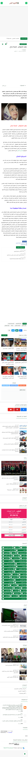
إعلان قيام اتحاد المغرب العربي (13, 677)
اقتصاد (15, 555)
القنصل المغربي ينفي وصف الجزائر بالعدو (11, 637)
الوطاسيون (22, 577)
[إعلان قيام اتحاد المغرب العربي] (23, 677)
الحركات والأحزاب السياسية (20, 688)
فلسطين (22, 574)
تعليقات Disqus (5, 385)
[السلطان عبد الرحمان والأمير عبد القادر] (23, 631)
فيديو (13, 553)
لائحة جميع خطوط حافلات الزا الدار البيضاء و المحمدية (10, 451)
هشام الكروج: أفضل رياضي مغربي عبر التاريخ (15, 255)
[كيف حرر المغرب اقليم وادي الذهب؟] (23, 666)
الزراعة (13, 596)
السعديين (7, 579)
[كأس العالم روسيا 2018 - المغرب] (23, 484)
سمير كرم (8, 550)
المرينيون (7, 571)
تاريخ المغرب (14, 558)
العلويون (5, 553)
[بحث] (2, 3)
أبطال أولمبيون (23, 44)
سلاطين (23, 555)
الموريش (5, 577)
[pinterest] (17, 409)
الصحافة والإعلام (19, 561)
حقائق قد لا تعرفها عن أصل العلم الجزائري (15, 620)
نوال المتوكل (7, 325)
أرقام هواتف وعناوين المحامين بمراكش (11, 444)
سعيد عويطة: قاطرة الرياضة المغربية (17, 258)
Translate (10, 732)
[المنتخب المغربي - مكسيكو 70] (23, 490)
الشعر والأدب (22, 585)
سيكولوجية (16, 593)
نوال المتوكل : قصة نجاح (8, 348)
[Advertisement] (14, 21)
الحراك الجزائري (7, 587)
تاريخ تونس (14, 598)
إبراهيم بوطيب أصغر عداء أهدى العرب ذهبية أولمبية (8, 377)
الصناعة (15, 590)
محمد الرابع (22, 596)
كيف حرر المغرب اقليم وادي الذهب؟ (12, 665)
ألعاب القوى (24, 325)
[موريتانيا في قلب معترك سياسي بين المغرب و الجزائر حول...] (23, 671)
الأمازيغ (23, 558)
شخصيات (21, 566)
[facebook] (24, 409)
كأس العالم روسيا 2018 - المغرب (12, 484)
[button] (20, 330)
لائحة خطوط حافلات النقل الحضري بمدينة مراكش (11, 439)
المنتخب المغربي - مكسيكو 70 (13, 38)
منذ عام (22, 253)
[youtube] (11, 409)
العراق (5, 596)
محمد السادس (8, 569)
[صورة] (23, 427)
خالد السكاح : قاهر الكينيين (19, 251)
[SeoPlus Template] (23, 748)
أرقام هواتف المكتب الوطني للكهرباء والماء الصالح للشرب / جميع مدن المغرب (10, 427)
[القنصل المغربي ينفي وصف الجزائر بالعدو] (23, 637)
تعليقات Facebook (14, 385)
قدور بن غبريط (7, 593)
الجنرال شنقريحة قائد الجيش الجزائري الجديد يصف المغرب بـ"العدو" (10, 626)
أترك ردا (19, 711)
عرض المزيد (4, 335)
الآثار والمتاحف (21, 563)
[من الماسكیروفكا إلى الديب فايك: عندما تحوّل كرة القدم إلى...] (23, 478)
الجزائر (23, 547)
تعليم (12, 585)
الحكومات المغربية (22, 691)
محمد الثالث (20, 582)
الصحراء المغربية (7, 547)
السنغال (5, 558)
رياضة (12, 325)
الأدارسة (16, 587)
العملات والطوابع (20, 569)
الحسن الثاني (20, 150)
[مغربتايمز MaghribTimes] (14, 3)
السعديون (8, 582)
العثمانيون (6, 590)
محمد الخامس (20, 579)
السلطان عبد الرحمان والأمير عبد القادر (11, 631)
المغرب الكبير (7, 555)
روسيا (14, 574)
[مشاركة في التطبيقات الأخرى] (9, 330)
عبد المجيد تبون (8, 563)
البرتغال (6, 574)
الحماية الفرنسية (20, 571)
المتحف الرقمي (17, 325)
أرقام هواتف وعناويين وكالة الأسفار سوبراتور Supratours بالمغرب (10, 433)
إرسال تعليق (22, 389)
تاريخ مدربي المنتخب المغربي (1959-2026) (15, 473)
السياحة (23, 590)
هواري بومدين (8, 566)
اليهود (24, 593)
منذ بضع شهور (22, 471)
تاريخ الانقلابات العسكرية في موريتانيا (16, 660)
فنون (5, 585)
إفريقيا (23, 587)
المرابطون (14, 577)
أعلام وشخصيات (11, 323)
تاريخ (16, 547)
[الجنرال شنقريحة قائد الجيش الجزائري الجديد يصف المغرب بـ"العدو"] (23, 626)
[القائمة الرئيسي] (26, 3)
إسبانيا (7, 561)
